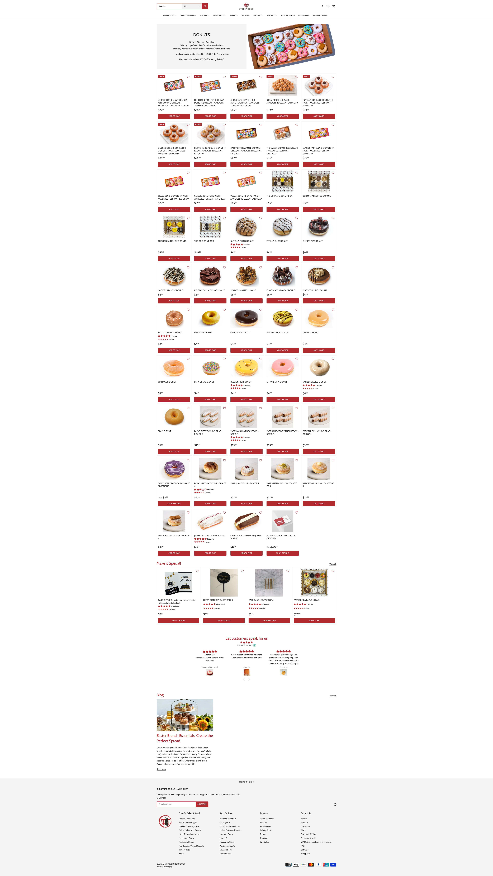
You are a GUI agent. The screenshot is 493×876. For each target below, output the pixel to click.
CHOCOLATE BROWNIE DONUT (281, 290)
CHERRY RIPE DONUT (313, 241)
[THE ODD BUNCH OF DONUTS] (174, 226)
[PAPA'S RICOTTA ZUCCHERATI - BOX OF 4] (210, 417)
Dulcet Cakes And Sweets (190, 830)
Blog (160, 695)
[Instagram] (335, 804)
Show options (174, 504)
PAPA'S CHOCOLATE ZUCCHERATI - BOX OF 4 (282, 432)
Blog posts (305, 853)
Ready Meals (265, 826)
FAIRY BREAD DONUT (204, 382)
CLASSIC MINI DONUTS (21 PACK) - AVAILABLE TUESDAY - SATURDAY (173, 197)
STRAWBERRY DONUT (277, 382)
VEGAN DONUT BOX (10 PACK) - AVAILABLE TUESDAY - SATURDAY (246, 197)
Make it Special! (169, 563)
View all (332, 564)
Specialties (264, 842)
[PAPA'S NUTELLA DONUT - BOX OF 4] (210, 469)
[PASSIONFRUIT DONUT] (246, 367)
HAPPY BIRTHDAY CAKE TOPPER (218, 600)
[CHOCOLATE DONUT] (246, 318)
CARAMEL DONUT (311, 332)
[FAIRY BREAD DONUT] (210, 367)
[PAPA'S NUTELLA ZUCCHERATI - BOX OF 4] (319, 417)
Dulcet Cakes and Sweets (230, 830)
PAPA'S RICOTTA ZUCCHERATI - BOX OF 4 (208, 432)
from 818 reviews (244, 645)
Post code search (308, 838)
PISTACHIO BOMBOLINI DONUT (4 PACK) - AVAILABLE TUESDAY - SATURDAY (209, 151)
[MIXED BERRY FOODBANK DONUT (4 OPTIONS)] (174, 469)
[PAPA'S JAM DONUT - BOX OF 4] (246, 469)
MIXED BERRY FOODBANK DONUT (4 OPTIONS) (174, 484)
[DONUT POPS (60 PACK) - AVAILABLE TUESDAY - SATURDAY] (283, 85)
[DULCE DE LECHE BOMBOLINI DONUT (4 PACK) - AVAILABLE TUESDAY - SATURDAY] (174, 133)
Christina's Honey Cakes (189, 826)
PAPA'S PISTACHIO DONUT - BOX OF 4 (282, 484)
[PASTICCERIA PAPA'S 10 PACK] (314, 582)
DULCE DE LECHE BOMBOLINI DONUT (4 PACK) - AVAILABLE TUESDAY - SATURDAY (172, 151)
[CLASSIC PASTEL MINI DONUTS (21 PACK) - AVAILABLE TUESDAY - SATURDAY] (319, 133)
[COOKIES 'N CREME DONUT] (174, 276)
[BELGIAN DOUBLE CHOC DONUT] (210, 276)
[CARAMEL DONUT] (319, 318)
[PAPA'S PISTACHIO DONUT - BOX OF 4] (283, 469)
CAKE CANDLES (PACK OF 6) (261, 600)
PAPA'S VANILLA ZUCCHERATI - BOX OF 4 (244, 432)
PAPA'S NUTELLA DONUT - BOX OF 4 (210, 484)
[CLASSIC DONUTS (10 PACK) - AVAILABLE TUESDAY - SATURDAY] (210, 181)
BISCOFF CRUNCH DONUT (315, 290)
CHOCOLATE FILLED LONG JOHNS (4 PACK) (245, 537)
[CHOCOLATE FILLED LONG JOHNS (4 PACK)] (246, 521)
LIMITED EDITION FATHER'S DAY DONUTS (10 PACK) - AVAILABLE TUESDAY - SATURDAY (209, 103)
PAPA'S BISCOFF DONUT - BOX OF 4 (173, 537)
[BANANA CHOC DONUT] (283, 318)
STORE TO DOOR (178, 864)
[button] (244, 679)
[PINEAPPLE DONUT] (210, 318)
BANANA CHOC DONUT (277, 332)
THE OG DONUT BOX (204, 241)
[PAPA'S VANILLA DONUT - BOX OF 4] (319, 469)
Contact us (305, 826)
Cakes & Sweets (267, 818)
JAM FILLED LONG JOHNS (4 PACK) (209, 535)
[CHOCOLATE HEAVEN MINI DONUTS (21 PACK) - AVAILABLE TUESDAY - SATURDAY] (246, 85)
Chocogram (225, 822)
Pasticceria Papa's (186, 842)
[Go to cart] (333, 6)
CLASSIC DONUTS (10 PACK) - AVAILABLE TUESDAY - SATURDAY (210, 197)
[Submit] (205, 6)
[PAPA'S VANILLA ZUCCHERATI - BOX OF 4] (246, 417)
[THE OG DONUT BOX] (210, 226)
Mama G (223, 838)
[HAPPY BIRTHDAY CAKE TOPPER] (223, 582)
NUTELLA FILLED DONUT (242, 241)
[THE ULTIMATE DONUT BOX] (283, 181)
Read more (161, 769)
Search (304, 818)
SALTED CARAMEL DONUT (170, 332)
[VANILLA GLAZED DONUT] (319, 367)
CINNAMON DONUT (167, 382)
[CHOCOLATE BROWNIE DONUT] (283, 276)
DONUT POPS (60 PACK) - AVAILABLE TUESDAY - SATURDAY (282, 101)
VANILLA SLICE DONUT (277, 241)
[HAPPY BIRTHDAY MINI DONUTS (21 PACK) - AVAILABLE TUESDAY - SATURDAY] (246, 133)
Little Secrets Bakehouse (189, 834)
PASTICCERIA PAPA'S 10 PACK (307, 600)
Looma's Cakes (226, 834)
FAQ (303, 846)
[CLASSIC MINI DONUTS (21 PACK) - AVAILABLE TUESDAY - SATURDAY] (174, 181)
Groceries (264, 838)
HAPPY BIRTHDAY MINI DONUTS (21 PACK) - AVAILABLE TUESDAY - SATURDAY (245, 151)
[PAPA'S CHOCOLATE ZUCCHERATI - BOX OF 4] (283, 417)
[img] (246, 642)
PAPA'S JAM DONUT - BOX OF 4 (244, 483)
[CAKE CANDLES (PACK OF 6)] (269, 582)
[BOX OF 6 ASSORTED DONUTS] (319, 181)
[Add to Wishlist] (188, 77)
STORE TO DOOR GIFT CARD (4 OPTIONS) (281, 537)
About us (305, 822)
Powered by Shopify (164, 866)
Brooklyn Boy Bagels (188, 822)
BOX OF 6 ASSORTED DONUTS (317, 196)
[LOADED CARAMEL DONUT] (246, 276)
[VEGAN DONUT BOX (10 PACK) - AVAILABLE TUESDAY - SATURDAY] (246, 181)
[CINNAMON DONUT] (174, 367)
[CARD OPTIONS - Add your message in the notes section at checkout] (178, 582)
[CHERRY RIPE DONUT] (319, 226)
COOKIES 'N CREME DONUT (170, 290)
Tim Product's (225, 853)
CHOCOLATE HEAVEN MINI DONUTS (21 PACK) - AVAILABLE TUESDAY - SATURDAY (244, 103)
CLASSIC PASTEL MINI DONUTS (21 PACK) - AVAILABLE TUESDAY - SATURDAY (318, 151)
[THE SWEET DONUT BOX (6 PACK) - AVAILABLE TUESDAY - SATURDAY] (283, 133)
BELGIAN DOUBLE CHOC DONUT (209, 290)
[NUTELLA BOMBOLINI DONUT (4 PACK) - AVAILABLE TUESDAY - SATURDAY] (319, 85)
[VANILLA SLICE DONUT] (283, 226)
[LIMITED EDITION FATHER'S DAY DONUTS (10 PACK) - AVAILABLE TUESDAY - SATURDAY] (210, 85)
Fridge (262, 834)
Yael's (181, 853)
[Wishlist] (328, 6)
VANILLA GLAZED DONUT (314, 382)
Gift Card (305, 850)
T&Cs (303, 830)
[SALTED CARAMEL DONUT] (174, 318)
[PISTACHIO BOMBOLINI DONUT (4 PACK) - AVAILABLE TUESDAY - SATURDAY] (210, 133)
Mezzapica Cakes (186, 838)
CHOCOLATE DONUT (240, 332)
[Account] (322, 6)
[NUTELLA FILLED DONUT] (246, 226)
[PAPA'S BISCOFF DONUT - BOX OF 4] (174, 521)
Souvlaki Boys (226, 850)
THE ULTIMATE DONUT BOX (279, 196)
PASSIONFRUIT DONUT (241, 382)
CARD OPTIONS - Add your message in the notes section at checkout (177, 601)
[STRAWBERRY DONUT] (283, 367)
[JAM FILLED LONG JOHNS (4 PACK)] (210, 521)
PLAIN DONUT (164, 431)
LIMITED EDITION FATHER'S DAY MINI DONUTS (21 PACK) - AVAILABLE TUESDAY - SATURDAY (173, 103)
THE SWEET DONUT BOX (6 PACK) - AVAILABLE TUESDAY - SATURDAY (282, 151)
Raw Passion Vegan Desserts (191, 846)
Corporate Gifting (308, 834)
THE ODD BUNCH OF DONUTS (172, 241)
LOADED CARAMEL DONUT (243, 290)
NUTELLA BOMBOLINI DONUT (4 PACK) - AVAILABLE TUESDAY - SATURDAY (318, 103)
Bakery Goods (266, 830)
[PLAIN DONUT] (174, 417)
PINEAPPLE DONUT (203, 332)
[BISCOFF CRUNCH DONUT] (319, 276)
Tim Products (184, 850)
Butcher (263, 822)
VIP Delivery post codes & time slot (316, 842)
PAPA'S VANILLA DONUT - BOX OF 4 (318, 484)
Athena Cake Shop (187, 818)
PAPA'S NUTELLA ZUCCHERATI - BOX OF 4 (317, 432)
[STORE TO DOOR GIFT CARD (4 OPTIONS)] (283, 521)
